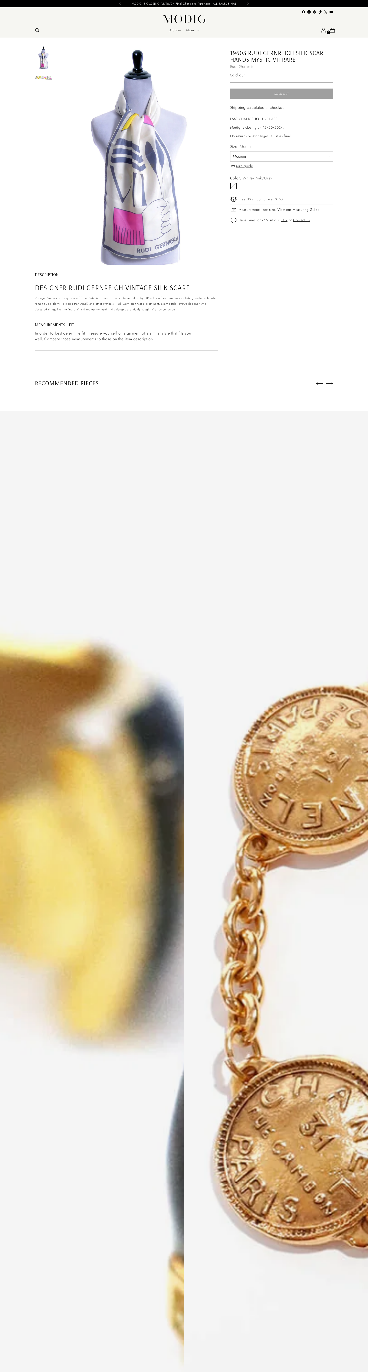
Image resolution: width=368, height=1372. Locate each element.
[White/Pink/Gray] (233, 186)
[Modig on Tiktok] (320, 12)
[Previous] (120, 3)
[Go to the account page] (322, 30)
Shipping (238, 107)
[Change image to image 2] (43, 77)
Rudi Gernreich (243, 66)
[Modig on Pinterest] (314, 12)
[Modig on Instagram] (309, 12)
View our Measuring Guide (298, 209)
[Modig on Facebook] (303, 12)
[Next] (248, 3)
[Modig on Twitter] (326, 12)
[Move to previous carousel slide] (319, 383)
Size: (242, 146)
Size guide (244, 165)
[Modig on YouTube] (331, 12)
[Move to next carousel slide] (329, 383)
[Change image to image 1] (43, 57)
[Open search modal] (37, 30)
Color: (251, 178)
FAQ (284, 220)
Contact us (301, 220)
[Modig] (184, 19)
